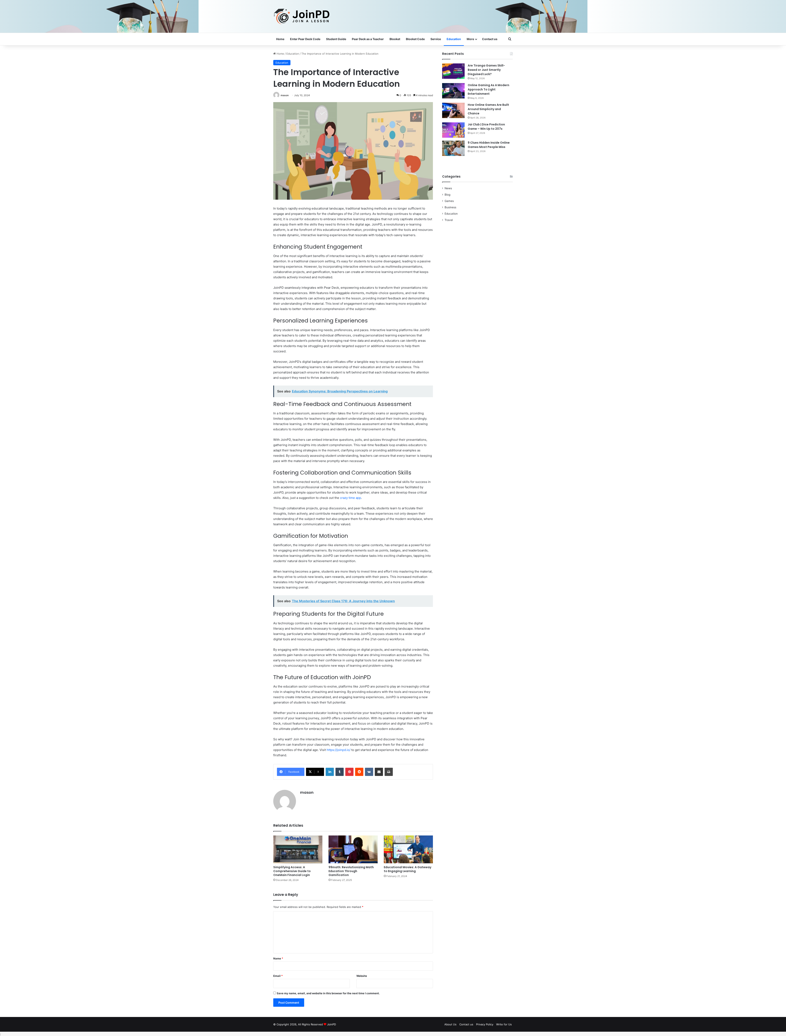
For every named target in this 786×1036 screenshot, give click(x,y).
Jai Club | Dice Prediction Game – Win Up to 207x (486, 126)
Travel (449, 220)
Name (278, 958)
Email (278, 975)
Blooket (395, 39)
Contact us (489, 39)
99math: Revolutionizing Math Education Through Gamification (351, 871)
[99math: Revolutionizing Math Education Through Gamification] (353, 849)
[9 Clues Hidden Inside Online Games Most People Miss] (453, 148)
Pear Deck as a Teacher (368, 39)
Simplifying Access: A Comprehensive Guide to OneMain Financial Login (292, 871)
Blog (447, 194)
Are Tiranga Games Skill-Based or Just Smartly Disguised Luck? (486, 69)
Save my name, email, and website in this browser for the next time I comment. (328, 993)
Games (449, 201)
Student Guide (336, 39)
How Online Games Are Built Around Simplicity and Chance (488, 109)
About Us (450, 1024)
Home (280, 39)
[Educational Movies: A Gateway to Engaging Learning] (408, 849)
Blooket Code (415, 39)
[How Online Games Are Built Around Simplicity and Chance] (453, 110)
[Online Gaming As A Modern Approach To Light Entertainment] (453, 90)
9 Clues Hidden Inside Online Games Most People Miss (489, 145)
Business (450, 207)
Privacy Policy (484, 1024)
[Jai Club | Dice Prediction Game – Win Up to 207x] (453, 130)
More (470, 39)
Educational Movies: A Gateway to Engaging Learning (407, 869)
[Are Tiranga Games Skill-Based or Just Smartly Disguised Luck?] (453, 71)
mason (285, 95)
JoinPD (331, 1024)
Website (361, 975)
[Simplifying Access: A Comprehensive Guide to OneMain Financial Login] (297, 849)
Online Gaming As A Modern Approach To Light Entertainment (488, 89)
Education (454, 39)
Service (435, 39)
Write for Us (504, 1024)
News (448, 188)
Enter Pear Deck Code (305, 39)
